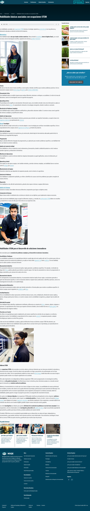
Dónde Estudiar (42, 2)
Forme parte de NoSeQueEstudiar (30, 491)
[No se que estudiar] (2, 2)
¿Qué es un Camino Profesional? (77, 49)
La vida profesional (74, 60)
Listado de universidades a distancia (53, 436)
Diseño (1, 123)
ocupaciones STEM (19, 29)
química (23, 90)
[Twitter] (72, 479)
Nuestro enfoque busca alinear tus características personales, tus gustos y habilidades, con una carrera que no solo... (37, 440)
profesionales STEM (45, 199)
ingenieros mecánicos (22, 400)
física (6, 270)
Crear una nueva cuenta (28, 481)
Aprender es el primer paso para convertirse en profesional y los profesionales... (79, 63)
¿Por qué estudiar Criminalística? (73, 465)
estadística (39, 37)
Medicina (47, 465)
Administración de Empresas (51, 456)
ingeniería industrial (4, 120)
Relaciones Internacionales (51, 473)
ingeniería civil (38, 260)
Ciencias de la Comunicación (51, 468)
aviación (12, 165)
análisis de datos (39, 408)
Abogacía (47, 476)
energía (6, 165)
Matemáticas (3, 34)
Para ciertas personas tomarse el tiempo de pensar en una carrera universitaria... (78, 31)
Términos (38, 505)
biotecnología (17, 90)
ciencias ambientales (33, 90)
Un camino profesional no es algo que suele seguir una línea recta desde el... (78, 52)
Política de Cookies (31, 506)
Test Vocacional (78, 2)
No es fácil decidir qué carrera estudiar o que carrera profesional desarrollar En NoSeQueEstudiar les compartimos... (22, 440)
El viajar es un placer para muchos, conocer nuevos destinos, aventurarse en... (78, 42)
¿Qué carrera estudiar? (21, 435)
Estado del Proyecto (4, 506)
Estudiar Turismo (70, 459)
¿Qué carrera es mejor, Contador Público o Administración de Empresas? (75, 471)
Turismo (47, 471)
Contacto (25, 484)
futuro (11, 105)
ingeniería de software (23, 128)
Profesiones (33, 2)
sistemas (22, 120)
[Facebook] (69, 479)
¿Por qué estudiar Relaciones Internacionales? (76, 468)
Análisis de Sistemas (5, 187)
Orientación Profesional (37, 435)
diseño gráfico (52, 306)
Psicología (48, 459)
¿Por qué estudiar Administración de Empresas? (77, 456)
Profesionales (26, 498)
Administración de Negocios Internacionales (54, 479)
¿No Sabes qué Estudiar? (7, 435)
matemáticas (43, 29)
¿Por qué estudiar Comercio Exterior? (74, 462)
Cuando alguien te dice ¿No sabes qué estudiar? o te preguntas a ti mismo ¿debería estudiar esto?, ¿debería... (6, 440)
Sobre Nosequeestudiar (29, 471)
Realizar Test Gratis (76, 82)
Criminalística (48, 462)
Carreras (26, 2)
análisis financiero (36, 39)
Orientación (51, 2)
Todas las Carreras (27, 459)
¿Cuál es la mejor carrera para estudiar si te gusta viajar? (79, 38)
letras (43, 304)
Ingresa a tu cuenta (28, 478)
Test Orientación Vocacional (29, 456)
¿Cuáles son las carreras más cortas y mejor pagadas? (79, 27)
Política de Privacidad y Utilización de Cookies (18, 506)
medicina (47, 260)
